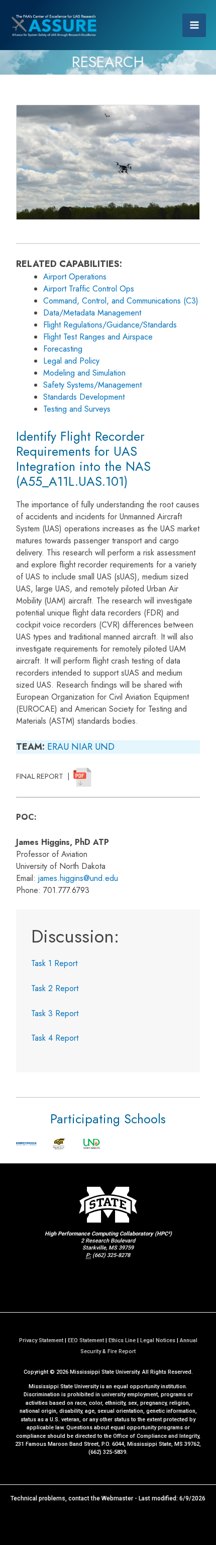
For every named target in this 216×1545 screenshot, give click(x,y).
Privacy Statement (41, 1340)
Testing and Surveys (77, 409)
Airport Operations (74, 276)
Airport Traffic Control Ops (88, 288)
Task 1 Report (54, 963)
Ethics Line (122, 1340)
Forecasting (62, 349)
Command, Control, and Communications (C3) (120, 300)
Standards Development (84, 397)
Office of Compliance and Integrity (156, 1436)
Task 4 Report (54, 1038)
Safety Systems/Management (92, 385)
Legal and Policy (71, 361)
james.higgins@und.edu (78, 878)
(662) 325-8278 (111, 1255)
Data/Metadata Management (92, 313)
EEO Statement (86, 1340)
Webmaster (117, 1498)
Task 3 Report (54, 1013)
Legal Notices (157, 1340)
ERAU (58, 746)
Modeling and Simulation (84, 373)
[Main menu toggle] (194, 25)
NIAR (81, 746)
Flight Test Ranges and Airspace (98, 337)
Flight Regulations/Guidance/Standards (110, 325)
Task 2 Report (54, 988)
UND (105, 746)
